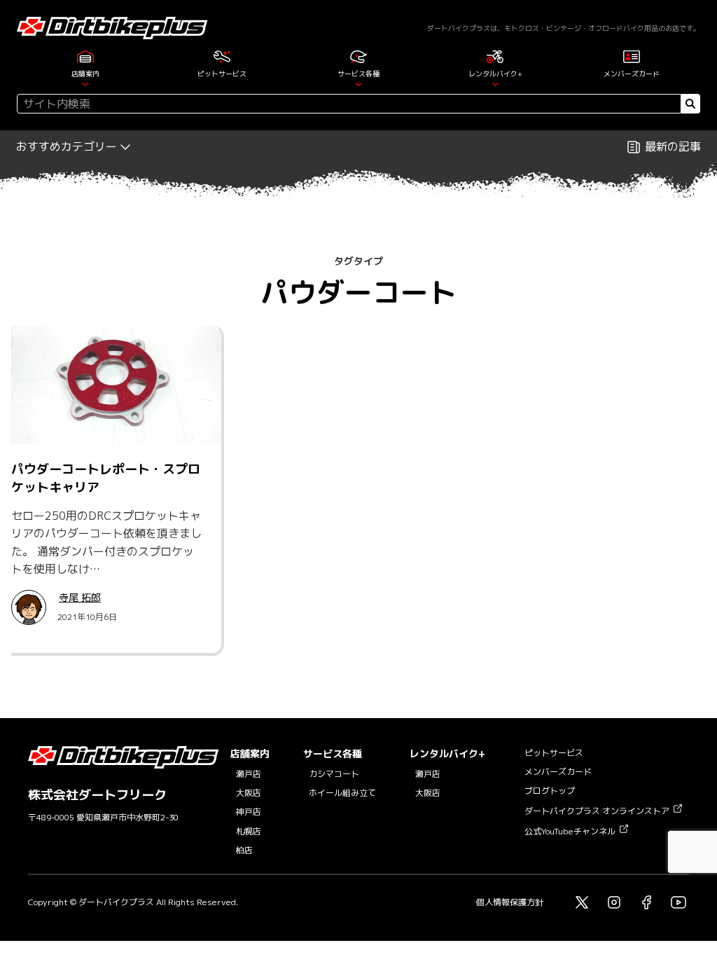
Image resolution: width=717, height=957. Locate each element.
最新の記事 (673, 146)
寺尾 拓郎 (80, 597)
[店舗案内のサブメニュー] (85, 84)
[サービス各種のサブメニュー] (359, 84)
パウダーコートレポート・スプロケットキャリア (105, 477)
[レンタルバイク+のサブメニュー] (495, 84)
